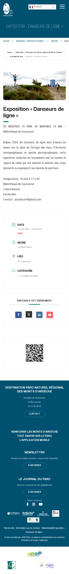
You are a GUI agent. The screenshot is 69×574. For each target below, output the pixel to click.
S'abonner (34, 465)
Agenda (54, 41)
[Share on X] (29, 314)
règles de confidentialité (43, 537)
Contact (34, 414)
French (37, 6)
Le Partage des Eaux (16, 57)
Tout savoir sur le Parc (34, 436)
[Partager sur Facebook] (18, 315)
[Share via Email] (50, 315)
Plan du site (9, 528)
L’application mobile (35, 440)
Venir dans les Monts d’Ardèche (34, 432)
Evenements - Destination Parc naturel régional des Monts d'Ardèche (39, 52)
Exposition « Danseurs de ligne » (30, 41)
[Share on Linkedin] (39, 315)
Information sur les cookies (28, 528)
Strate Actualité (48, 528)
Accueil (6, 41)
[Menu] (62, 6)
